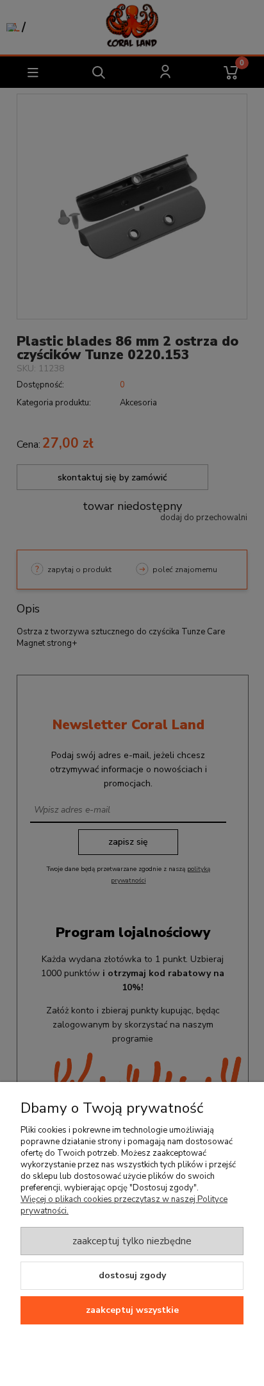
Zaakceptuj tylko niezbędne (132, 1241)
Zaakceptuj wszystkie (132, 1310)
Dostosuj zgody (132, 1275)
